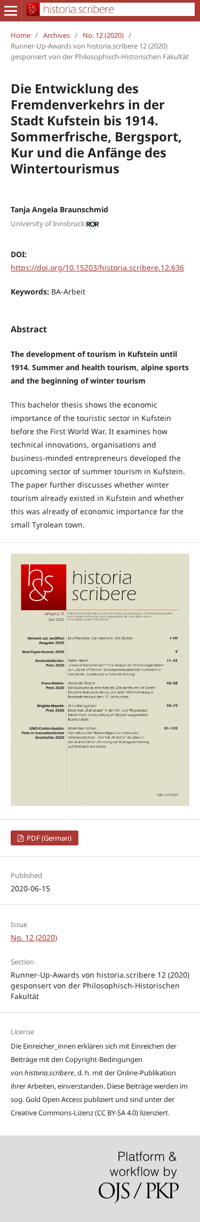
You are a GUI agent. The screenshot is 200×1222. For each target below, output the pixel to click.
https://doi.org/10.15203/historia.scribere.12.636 (97, 267)
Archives (56, 35)
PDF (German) (48, 838)
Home (20, 35)
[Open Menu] (10, 10)
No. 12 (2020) (103, 35)
